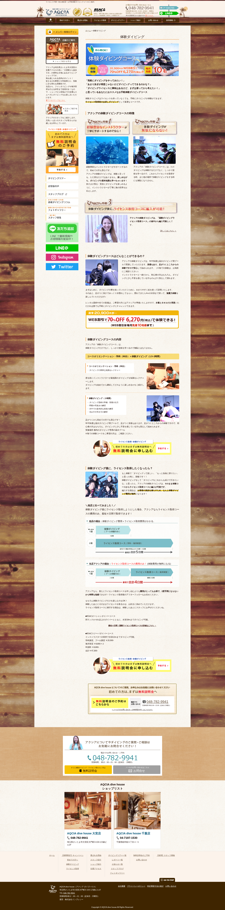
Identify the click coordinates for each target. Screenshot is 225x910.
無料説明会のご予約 (141, 855)
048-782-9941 (157, 702)
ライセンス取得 (100, 20)
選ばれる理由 (82, 20)
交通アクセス (95, 869)
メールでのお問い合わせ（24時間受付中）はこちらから (133, 710)
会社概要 (121, 886)
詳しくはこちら (167, 231)
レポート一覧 (117, 860)
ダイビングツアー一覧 (117, 855)
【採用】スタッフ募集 (166, 855)
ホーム (51, 21)
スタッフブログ (117, 869)
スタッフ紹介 (95, 860)
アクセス (150, 15)
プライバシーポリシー (136, 886)
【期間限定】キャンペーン (72, 855)
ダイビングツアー (118, 20)
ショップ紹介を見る (63, 61)
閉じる (220, 905)
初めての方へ (65, 20)
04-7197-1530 (128, 837)
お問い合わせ (153, 20)
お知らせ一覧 (117, 864)
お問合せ (139, 770)
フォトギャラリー (117, 873)
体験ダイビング (72, 864)
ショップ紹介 (135, 20)
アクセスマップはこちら (56, 100)
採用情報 (169, 20)
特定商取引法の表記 (155, 886)
